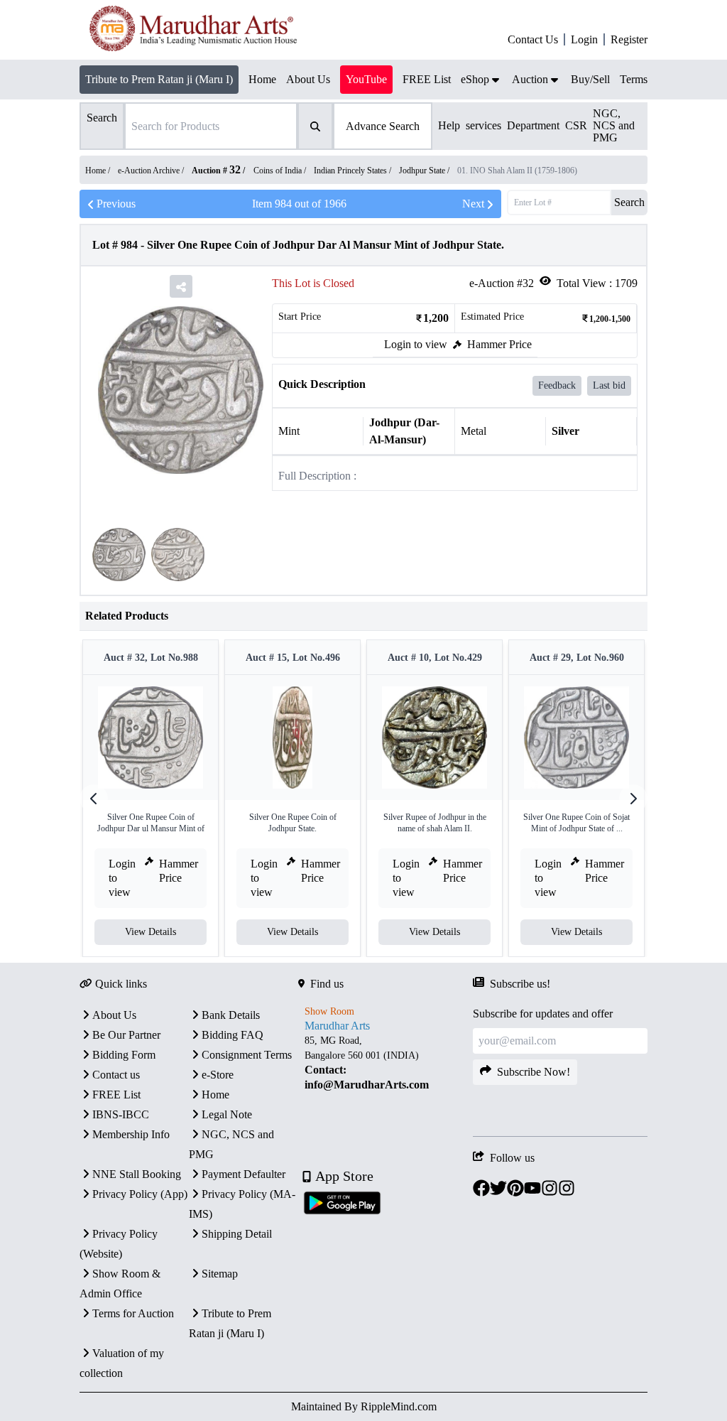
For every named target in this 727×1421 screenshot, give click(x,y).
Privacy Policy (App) (139, 1194)
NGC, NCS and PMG (614, 125)
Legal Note (227, 1114)
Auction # (216, 170)
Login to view (415, 344)
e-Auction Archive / (152, 170)
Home (215, 1094)
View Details (150, 931)
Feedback (557, 385)
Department (533, 125)
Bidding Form (123, 1055)
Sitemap (220, 1274)
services (483, 125)
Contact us (116, 1075)
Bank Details (231, 1015)
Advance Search (383, 126)
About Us (114, 1015)
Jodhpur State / (425, 170)
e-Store (218, 1075)
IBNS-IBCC (120, 1114)
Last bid (609, 385)
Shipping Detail (237, 1234)
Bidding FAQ (232, 1035)
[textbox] (385, 1063)
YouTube (366, 79)
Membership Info (131, 1134)
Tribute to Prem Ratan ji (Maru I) (159, 79)
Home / (98, 170)
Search (629, 202)
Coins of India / (280, 170)
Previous (116, 204)
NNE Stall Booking (136, 1174)
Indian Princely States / (353, 170)
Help (449, 125)
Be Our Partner (126, 1035)
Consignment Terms (247, 1055)
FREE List (116, 1094)
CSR (576, 125)
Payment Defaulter (243, 1174)
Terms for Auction (133, 1313)
